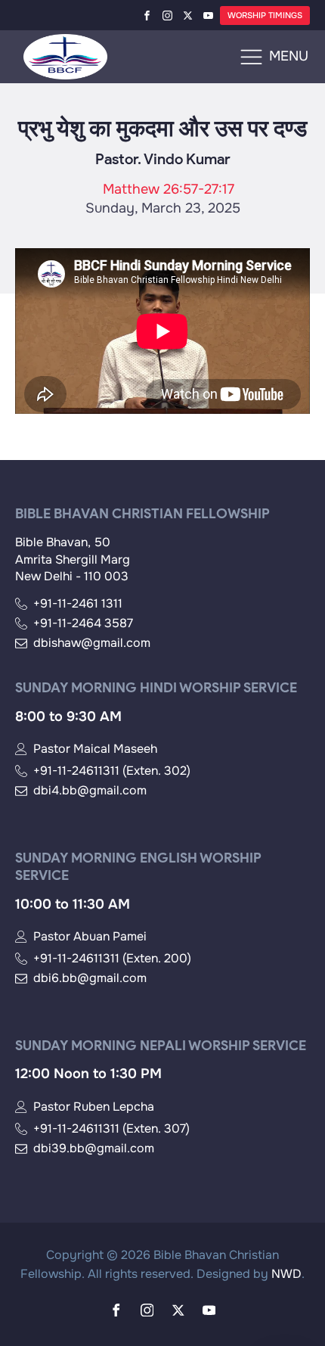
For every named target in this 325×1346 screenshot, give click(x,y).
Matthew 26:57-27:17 (168, 189)
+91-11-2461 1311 (77, 604)
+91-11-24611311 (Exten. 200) (112, 959)
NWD (286, 1274)
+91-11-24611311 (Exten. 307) (111, 1129)
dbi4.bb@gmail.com (90, 791)
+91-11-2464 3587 (83, 623)
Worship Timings (265, 15)
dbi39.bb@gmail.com (93, 1148)
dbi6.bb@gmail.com (90, 978)
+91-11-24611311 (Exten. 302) (111, 771)
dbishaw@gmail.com (91, 643)
